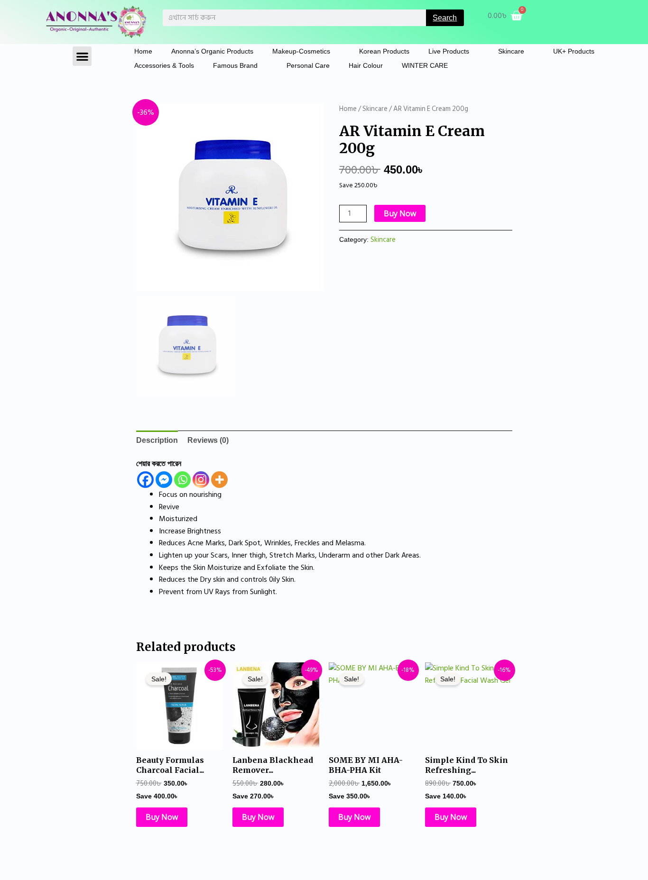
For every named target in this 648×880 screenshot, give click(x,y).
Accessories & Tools (164, 65)
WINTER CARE (425, 65)
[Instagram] (201, 479)
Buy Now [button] (162, 817)
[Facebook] (145, 479)
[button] (82, 56)
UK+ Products (573, 51)
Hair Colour (366, 65)
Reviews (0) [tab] (208, 440)
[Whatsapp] (182, 479)
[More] (219, 479)
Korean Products (384, 51)
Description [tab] (157, 440)
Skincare (511, 51)
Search (445, 18)
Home (143, 51)
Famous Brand (235, 65)
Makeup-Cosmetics (301, 51)
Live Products (448, 51)
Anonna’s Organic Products (212, 51)
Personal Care (308, 65)
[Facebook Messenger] (164, 479)
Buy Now (400, 213)
